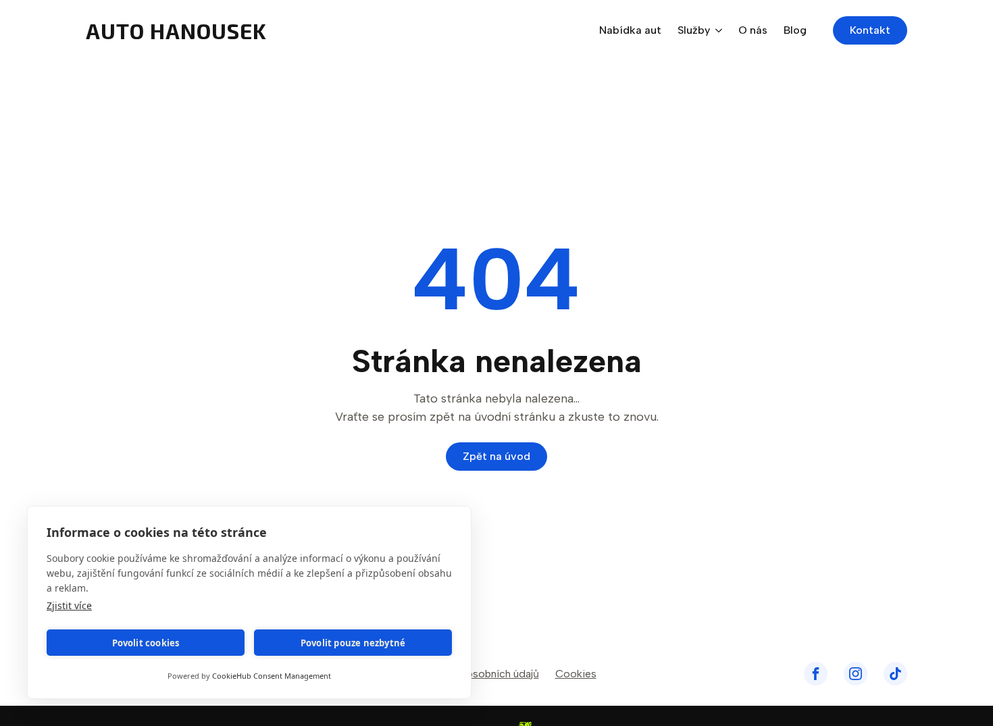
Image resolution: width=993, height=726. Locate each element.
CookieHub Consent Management (271, 676)
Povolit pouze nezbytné (353, 643)
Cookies (575, 673)
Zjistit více (69, 605)
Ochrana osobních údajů (481, 673)
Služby (694, 30)
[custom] (816, 673)
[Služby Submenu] (716, 30)
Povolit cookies (146, 643)
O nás (752, 30)
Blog (795, 30)
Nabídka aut (630, 30)
